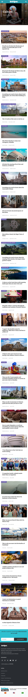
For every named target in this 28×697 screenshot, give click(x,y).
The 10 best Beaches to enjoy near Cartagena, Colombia (11, 141)
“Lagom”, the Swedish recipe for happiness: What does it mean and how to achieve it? (13, 330)
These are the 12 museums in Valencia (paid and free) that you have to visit (12, 402)
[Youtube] (10, 660)
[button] (2, 1)
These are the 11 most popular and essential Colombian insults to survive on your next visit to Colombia (13, 378)
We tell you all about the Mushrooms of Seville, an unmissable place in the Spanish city (13, 47)
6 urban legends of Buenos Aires (11, 622)
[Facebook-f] (2, 660)
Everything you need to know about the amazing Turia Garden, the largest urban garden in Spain (13, 259)
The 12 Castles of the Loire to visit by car (13, 119)
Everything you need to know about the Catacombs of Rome (13, 188)
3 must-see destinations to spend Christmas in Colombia (11, 599)
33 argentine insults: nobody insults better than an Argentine (12, 474)
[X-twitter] (8, 660)
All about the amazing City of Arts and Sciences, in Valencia (12, 164)
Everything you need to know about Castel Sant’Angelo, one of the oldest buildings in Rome (14, 95)
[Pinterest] (13, 660)
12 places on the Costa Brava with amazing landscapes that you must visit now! (14, 283)
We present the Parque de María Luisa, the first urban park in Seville (13, 71)
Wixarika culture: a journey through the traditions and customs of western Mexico (14, 306)
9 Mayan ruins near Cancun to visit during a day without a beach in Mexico (13, 354)
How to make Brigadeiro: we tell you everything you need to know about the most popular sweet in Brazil (13, 427)
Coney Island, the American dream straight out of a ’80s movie (11, 576)
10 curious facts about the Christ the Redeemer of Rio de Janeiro (12, 497)
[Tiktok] (16, 660)
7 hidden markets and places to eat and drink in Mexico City (13, 567)
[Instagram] (5, 660)
